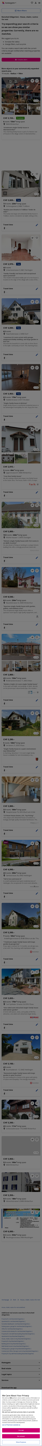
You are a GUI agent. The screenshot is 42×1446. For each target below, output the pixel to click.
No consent (21, 1436)
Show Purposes (21, 1442)
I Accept (21, 1430)
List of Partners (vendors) (11, 1425)
